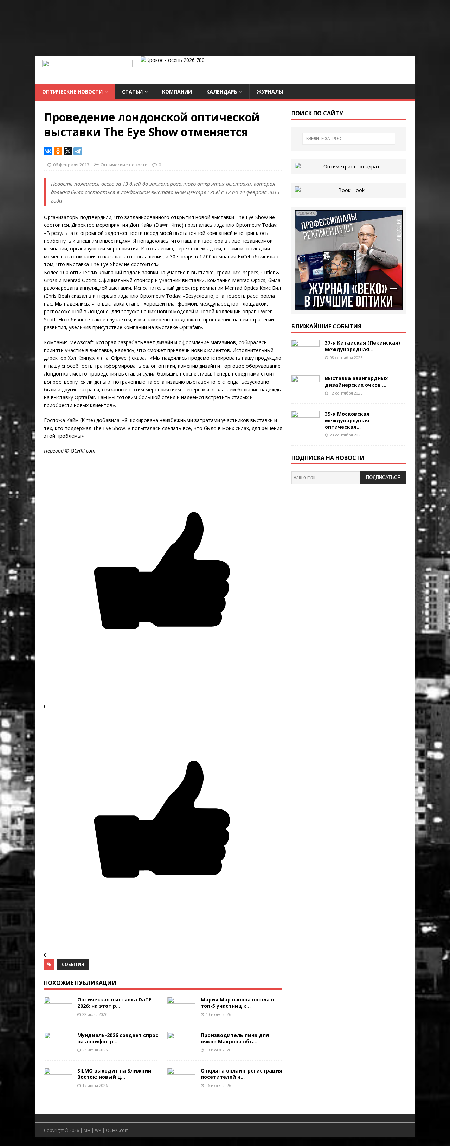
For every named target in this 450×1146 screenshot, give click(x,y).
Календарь (221, 91)
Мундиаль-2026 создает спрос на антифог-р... (117, 1038)
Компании (177, 91)
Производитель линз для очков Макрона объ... (235, 1038)
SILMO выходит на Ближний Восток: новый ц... (114, 1073)
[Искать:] (348, 139)
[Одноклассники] (58, 151)
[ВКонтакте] (48, 151)
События (73, 964)
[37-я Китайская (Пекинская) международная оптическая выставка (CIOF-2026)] (305, 356)
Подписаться (383, 477)
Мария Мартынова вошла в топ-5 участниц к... (237, 1002)
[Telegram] (77, 151)
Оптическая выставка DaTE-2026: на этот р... (115, 1002)
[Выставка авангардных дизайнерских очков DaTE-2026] (305, 392)
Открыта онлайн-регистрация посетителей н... (241, 1073)
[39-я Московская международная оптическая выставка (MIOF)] (305, 427)
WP (98, 1130)
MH (87, 1130)
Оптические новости (72, 91)
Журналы (270, 91)
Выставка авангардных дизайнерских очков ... (356, 381)
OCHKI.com (117, 1130)
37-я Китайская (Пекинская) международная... (362, 345)
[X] (68, 151)
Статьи (132, 91)
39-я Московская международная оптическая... (347, 420)
